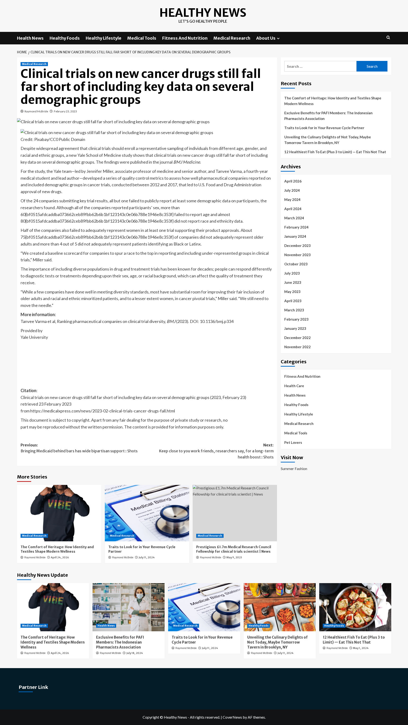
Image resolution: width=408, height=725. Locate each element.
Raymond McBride (36, 111)
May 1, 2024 (361, 648)
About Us (266, 38)
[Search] (388, 38)
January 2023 (295, 328)
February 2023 (296, 319)
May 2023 (292, 291)
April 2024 (293, 209)
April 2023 (293, 301)
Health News (30, 38)
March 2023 (294, 310)
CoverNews (232, 717)
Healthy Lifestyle (103, 38)
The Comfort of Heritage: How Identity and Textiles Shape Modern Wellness (57, 549)
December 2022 (297, 337)
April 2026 (293, 181)
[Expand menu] (278, 38)
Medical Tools (141, 38)
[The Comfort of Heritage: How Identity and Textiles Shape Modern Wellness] (59, 513)
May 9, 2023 (234, 557)
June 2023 (292, 282)
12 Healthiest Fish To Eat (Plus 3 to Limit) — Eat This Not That (335, 152)
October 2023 (296, 264)
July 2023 (292, 273)
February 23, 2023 (65, 111)
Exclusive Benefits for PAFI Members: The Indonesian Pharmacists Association (328, 116)
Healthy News (202, 13)
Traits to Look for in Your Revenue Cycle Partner (324, 128)
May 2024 (292, 199)
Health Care (294, 386)
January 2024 (295, 236)
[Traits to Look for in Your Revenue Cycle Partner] (147, 513)
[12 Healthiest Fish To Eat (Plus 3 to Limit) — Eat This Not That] (355, 607)
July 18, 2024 (134, 653)
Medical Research (231, 38)
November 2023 (297, 255)
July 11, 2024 (147, 557)
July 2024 (292, 190)
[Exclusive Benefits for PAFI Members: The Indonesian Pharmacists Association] (129, 607)
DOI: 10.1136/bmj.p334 (212, 321)
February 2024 (296, 227)
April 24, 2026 (60, 557)
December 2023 (297, 245)
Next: (216, 451)
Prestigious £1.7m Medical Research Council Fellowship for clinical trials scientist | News (233, 549)
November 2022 (297, 347)
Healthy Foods (65, 38)
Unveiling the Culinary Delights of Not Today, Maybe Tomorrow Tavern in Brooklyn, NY (327, 140)
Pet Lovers (293, 442)
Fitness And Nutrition (185, 38)
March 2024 (294, 218)
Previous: (79, 448)
